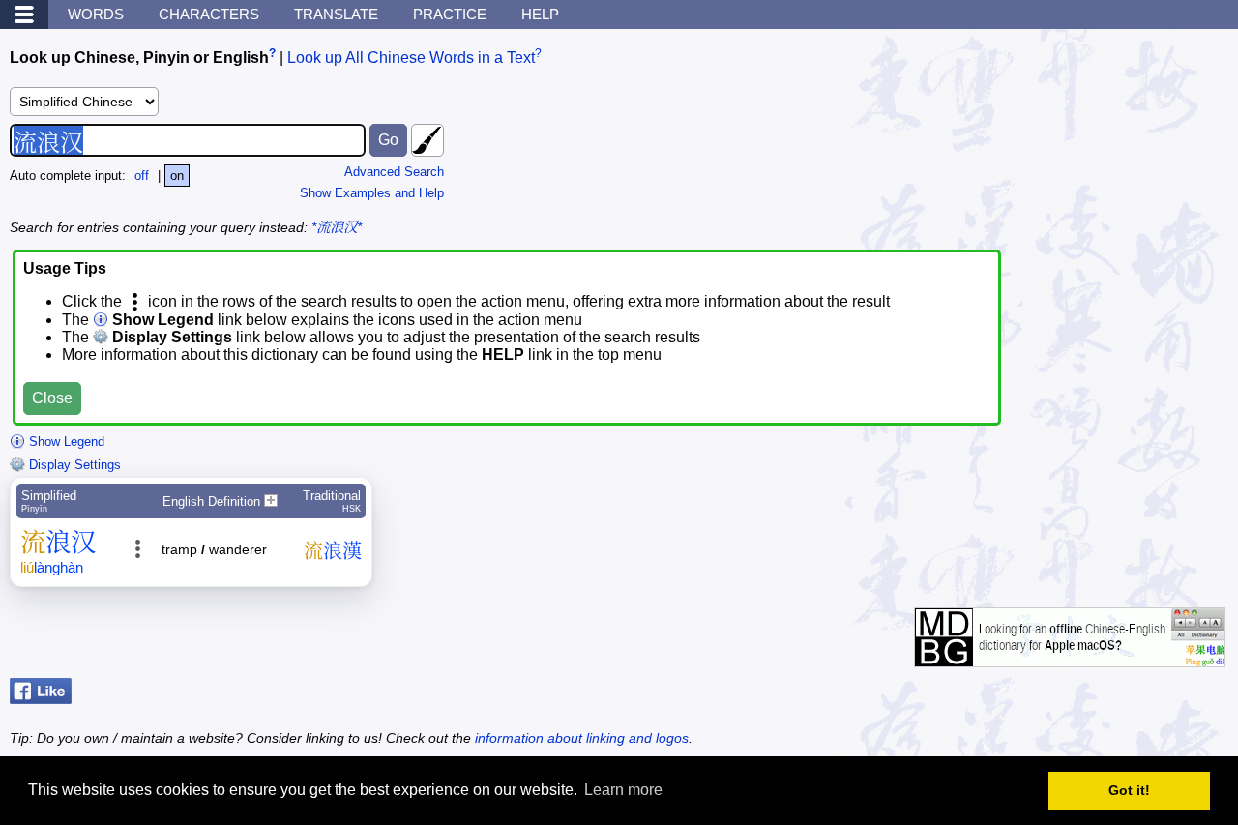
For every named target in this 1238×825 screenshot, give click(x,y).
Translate (336, 14)
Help (540, 14)
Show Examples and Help (372, 193)
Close (52, 398)
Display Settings (73, 464)
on (177, 175)
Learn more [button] (623, 789)
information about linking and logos (582, 738)
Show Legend (64, 441)
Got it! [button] (1129, 790)
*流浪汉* (336, 227)
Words (96, 14)
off (141, 175)
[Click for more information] (1069, 657)
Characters (209, 14)
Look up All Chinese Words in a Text (411, 57)
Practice (449, 14)
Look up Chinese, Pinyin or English (139, 57)
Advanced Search (394, 171)
